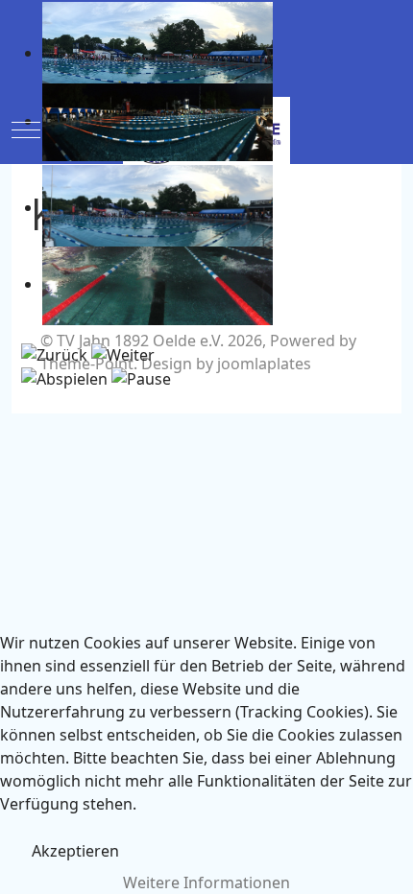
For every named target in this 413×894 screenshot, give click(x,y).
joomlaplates (264, 363)
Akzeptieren (75, 850)
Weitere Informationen (206, 882)
